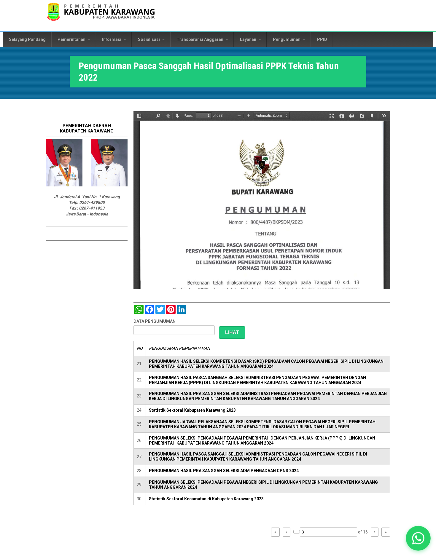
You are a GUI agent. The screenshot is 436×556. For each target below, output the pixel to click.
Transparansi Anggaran (200, 39)
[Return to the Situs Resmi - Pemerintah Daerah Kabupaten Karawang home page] (101, 15)
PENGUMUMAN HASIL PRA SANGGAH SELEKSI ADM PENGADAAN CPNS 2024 (224, 470)
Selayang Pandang (27, 39)
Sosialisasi (149, 39)
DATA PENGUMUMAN (154, 321)
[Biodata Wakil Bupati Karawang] (109, 185)
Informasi (112, 39)
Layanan (248, 39)
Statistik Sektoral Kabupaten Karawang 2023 (192, 410)
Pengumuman (287, 39)
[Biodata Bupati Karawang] (64, 185)
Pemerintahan (72, 39)
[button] (418, 538)
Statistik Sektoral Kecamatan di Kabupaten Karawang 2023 (206, 498)
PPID (322, 39)
